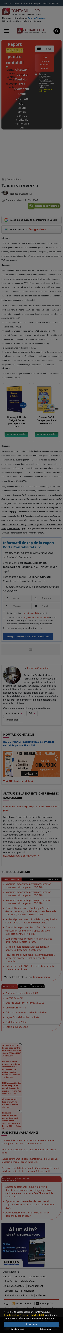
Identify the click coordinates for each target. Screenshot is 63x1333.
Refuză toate (45, 1329)
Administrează (17, 1329)
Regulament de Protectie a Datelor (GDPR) (24, 1315)
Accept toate (31, 1324)
